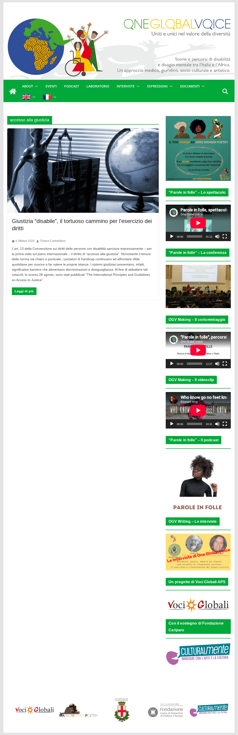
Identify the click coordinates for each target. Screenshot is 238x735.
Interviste (126, 86)
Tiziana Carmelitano (53, 241)
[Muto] (217, 236)
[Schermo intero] (224, 236)
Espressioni (157, 86)
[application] (198, 223)
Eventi (51, 86)
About (27, 86)
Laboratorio (97, 86)
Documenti (190, 86)
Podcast (71, 86)
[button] (35, 86)
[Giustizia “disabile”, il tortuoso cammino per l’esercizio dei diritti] (83, 170)
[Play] (171, 236)
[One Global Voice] (12, 91)
